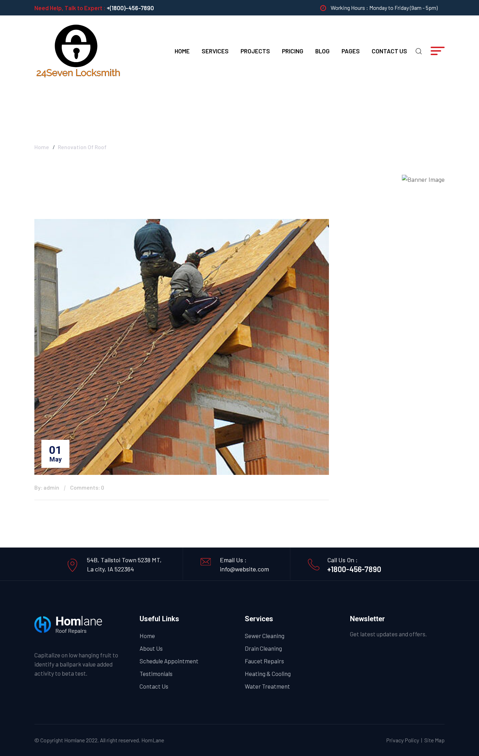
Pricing (292, 50)
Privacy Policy (402, 740)
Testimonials (156, 673)
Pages (351, 50)
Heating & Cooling (268, 673)
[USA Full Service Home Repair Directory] (78, 50)
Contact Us (389, 50)
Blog (322, 50)
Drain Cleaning (263, 648)
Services (215, 50)
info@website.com (244, 569)
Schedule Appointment (169, 660)
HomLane (152, 740)
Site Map (434, 740)
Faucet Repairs (264, 660)
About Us (151, 648)
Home (182, 50)
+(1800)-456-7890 (130, 7)
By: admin (46, 487)
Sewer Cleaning (264, 635)
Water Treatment (267, 686)
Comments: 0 (87, 487)
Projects (255, 50)
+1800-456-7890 (354, 568)
